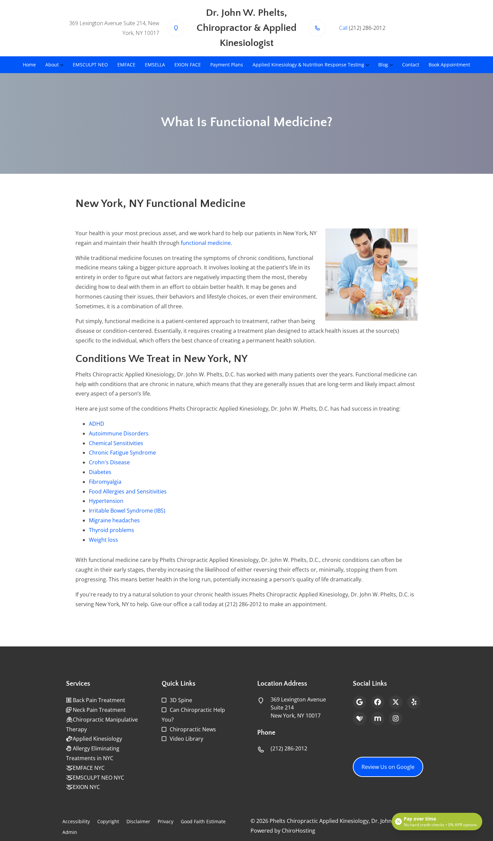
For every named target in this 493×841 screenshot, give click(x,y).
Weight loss (103, 539)
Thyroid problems (111, 530)
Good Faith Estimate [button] (203, 821)
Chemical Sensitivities (116, 443)
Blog (383, 64)
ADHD (96, 423)
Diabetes (100, 472)
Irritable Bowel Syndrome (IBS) (127, 510)
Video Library (186, 738)
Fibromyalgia (105, 481)
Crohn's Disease (109, 462)
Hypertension (106, 501)
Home (29, 64)
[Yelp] (414, 702)
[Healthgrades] (359, 718)
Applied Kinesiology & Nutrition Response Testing (308, 64)
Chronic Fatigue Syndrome (122, 452)
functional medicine (206, 243)
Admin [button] (69, 832)
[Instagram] (395, 718)
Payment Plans (226, 64)
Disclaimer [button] (138, 821)
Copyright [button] (108, 821)
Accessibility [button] (76, 821)
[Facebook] (377, 702)
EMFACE (126, 64)
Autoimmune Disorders (119, 433)
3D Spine (181, 700)
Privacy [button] (165, 821)
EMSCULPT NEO (90, 64)
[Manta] (377, 718)
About (52, 64)
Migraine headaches (114, 520)
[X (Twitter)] (395, 702)
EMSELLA (155, 64)
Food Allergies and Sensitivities (128, 491)
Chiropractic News (193, 729)
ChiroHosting (298, 830)
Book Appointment (449, 64)
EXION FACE (187, 64)
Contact (410, 64)
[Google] (359, 702)
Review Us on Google (388, 767)
